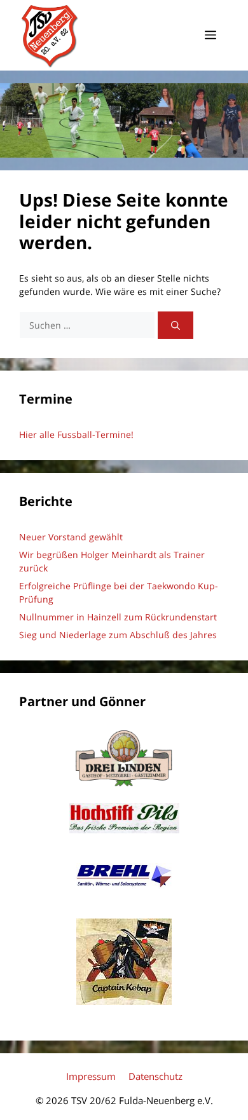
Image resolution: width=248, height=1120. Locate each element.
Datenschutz (155, 1076)
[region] (124, 120)
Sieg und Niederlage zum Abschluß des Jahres (118, 635)
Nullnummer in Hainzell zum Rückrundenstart (118, 617)
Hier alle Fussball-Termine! (76, 434)
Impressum (91, 1076)
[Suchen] (175, 325)
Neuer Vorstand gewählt (71, 537)
